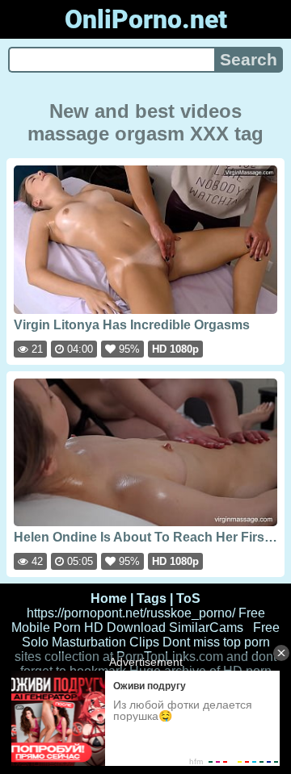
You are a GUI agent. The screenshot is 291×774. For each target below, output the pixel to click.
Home (109, 598)
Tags (152, 598)
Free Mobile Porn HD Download (138, 620)
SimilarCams (206, 627)
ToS (188, 598)
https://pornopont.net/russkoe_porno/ (131, 613)
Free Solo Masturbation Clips (151, 635)
